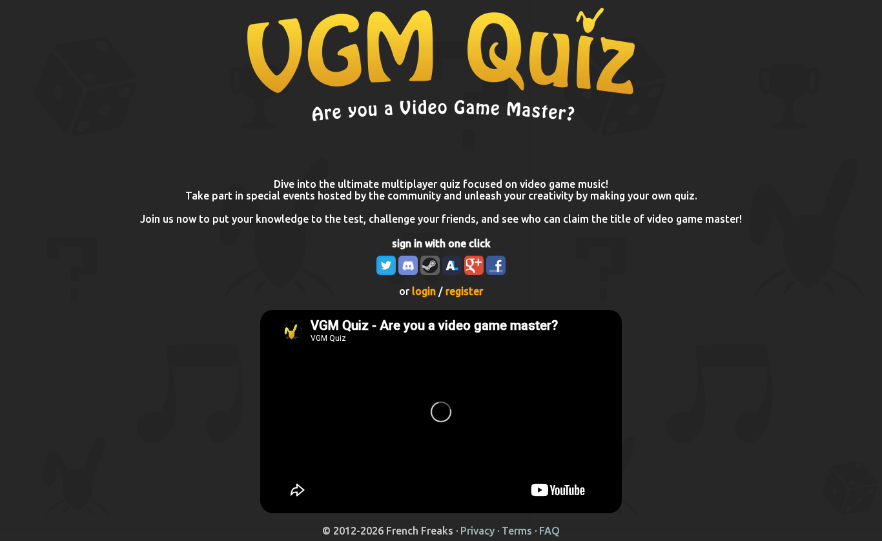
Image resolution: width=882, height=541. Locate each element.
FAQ (549, 530)
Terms (517, 530)
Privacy (477, 530)
